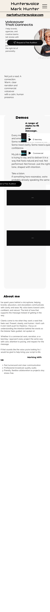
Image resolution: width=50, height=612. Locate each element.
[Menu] (44, 6)
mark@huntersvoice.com (25, 15)
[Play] (30, 153)
